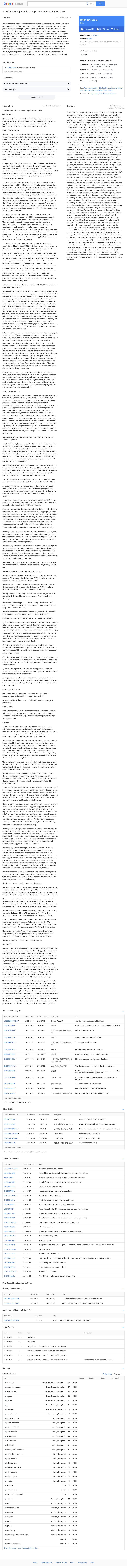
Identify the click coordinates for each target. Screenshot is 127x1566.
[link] (19, 67)
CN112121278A (10, 1124)
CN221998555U (9, 1263)
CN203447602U (9, 1240)
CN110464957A (9, 1182)
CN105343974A (10, 1071)
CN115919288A (9, 1245)
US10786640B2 (9, 1173)
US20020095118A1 (11, 1021)
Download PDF (88, 29)
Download (108, 1374)
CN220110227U (9, 1254)
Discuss (113, 94)
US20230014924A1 (11, 1138)
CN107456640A (10, 1084)
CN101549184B (9, 1213)
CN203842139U (10, 1059)
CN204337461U (10, 1066)
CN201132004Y (9, 1025)
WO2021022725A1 (11, 1129)
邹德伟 (89, 39)
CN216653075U (9, 1231)
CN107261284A (10, 1077)
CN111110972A (10, 1119)
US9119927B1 (9, 1209)
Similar (116, 29)
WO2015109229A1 (10, 1272)
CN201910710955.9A (11, 1299)
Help (92, 1563)
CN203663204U (9, 1200)
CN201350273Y (9, 1037)
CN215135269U (9, 1276)
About (35, 1563)
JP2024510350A (10, 1249)
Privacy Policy (82, 1563)
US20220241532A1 (11, 1134)
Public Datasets (61, 1563)
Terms (72, 1563)
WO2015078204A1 (10, 1195)
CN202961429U (9, 1187)
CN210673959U (9, 1227)
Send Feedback (46, 1563)
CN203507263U (10, 1049)
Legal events (112, 88)
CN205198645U (9, 1236)
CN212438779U (9, 1267)
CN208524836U (10, 1088)
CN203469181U (10, 1042)
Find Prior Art (104, 29)
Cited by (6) (103, 88)
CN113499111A (9, 1258)
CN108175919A (9, 1218)
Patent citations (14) (91, 88)
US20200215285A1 (11, 1169)
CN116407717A (10, 1143)
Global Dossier (104, 94)
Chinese (96, 35)
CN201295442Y (9, 1030)
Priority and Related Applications (100, 90)
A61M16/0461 (11, 68)
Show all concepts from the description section (21, 1548)
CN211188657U (10, 1093)
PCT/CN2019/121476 (11, 1303)
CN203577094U (10, 1054)
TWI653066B (8, 1178)
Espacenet (94, 94)
